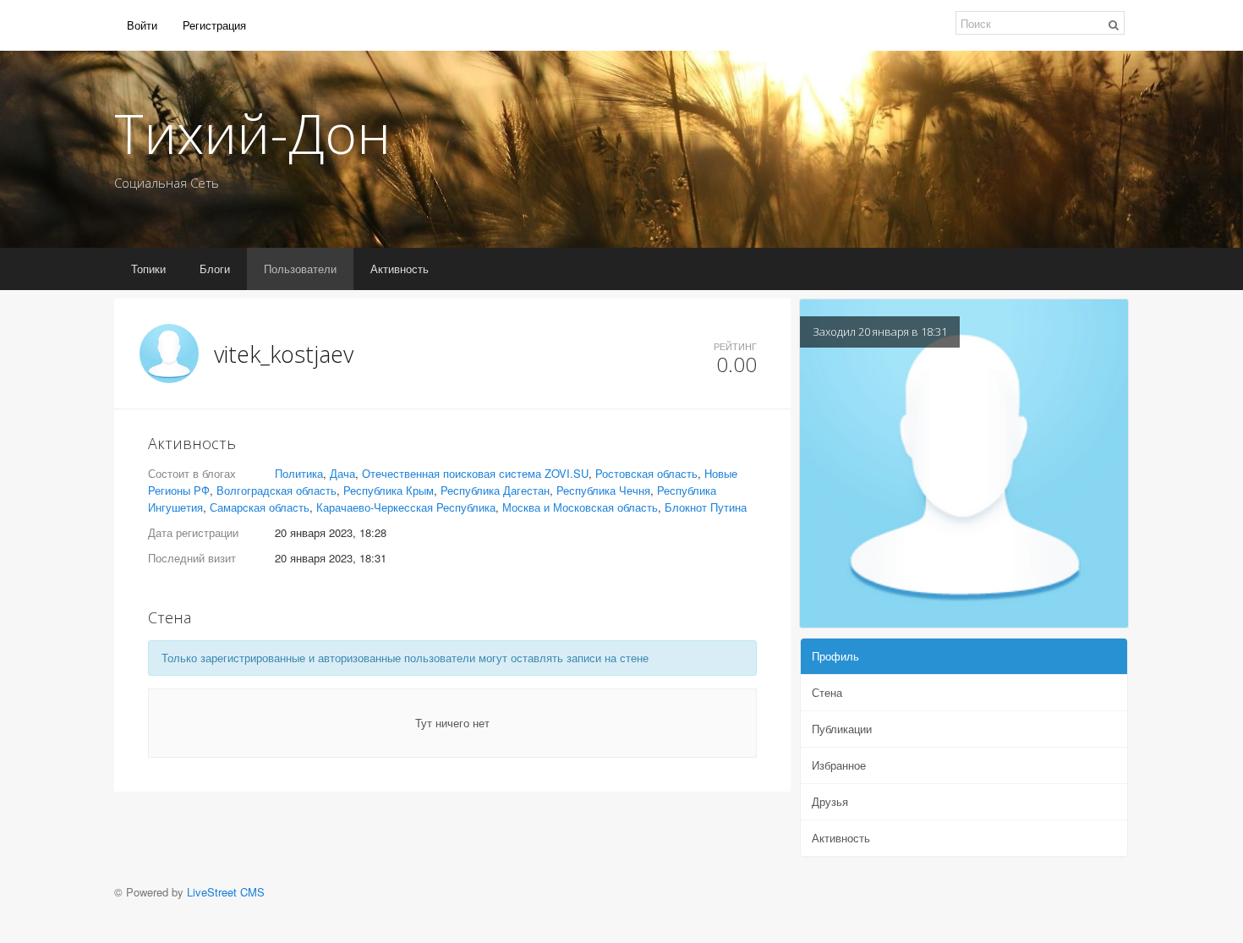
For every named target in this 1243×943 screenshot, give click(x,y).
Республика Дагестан (495, 490)
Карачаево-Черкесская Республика (406, 507)
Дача (342, 473)
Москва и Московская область (580, 507)
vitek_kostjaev (283, 354)
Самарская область (259, 507)
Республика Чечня (603, 490)
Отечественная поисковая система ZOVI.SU (475, 473)
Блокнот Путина (706, 507)
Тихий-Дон (252, 133)
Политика (299, 473)
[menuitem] (142, 25)
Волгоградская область (276, 490)
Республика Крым (388, 490)
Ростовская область (646, 473)
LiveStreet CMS (226, 892)
